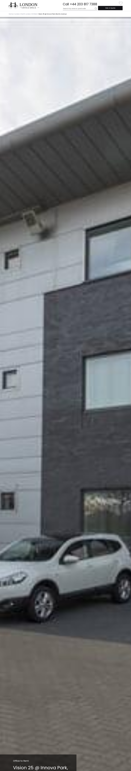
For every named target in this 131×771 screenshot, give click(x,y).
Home (11, 14)
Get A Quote (110, 8)
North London (26, 14)
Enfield (34, 14)
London (17, 14)
